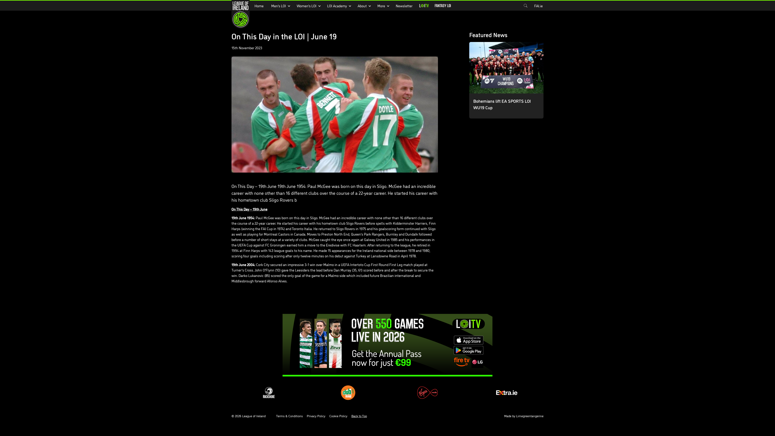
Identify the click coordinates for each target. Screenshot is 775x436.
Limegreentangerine (530, 416)
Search (525, 5)
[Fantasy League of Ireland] (443, 5)
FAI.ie (538, 5)
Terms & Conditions (289, 416)
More (381, 5)
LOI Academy (337, 5)
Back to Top (359, 416)
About (362, 5)
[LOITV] (424, 5)
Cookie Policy (338, 416)
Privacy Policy (316, 416)
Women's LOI (306, 5)
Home (259, 5)
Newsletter (404, 5)
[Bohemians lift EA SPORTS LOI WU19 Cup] (506, 80)
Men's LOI (278, 5)
